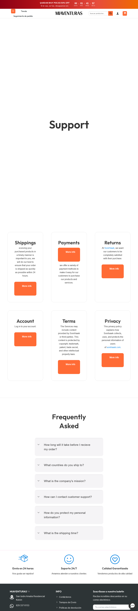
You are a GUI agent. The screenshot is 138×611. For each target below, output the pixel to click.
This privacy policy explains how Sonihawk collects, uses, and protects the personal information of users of (113, 336)
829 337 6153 (22, 605)
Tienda (24, 11)
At (103, 248)
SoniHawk (109, 248)
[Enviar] (110, 13)
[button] (13, 11)
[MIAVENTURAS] (69, 13)
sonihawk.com (113, 347)
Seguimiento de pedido (23, 16)
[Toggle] (38, 444)
